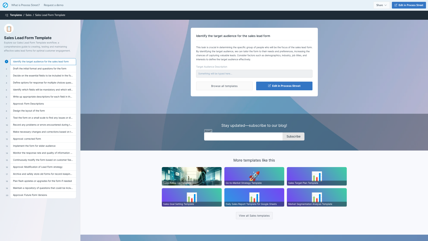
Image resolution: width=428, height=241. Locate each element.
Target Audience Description (211, 66)
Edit (410, 5)
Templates (16, 15)
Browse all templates (224, 86)
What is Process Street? (25, 5)
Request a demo (53, 5)
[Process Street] (4, 5)
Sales (29, 15)
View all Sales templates (254, 215)
